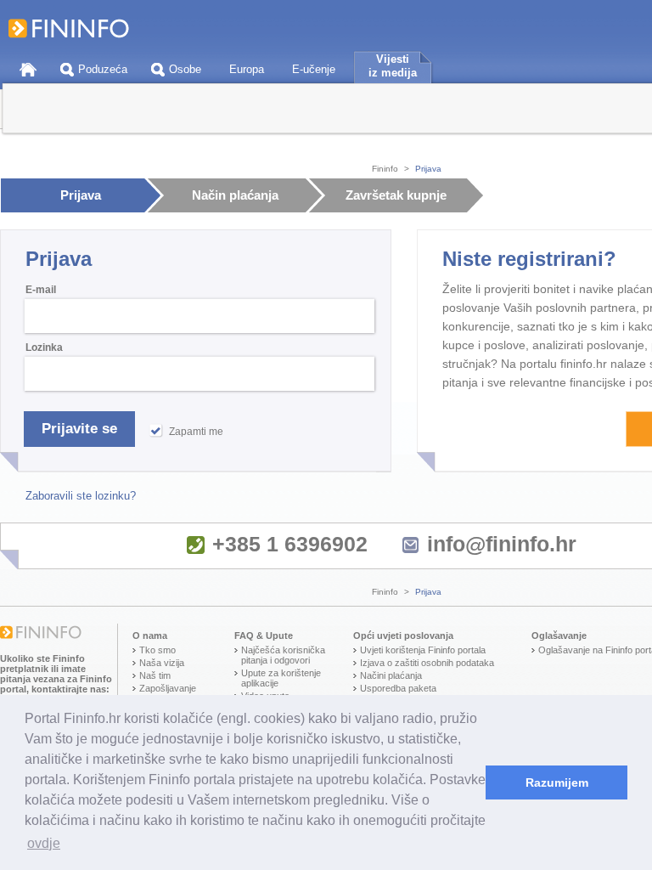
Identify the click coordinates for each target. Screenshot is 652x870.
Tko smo (157, 650)
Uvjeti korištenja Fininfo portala (423, 650)
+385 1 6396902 (290, 544)
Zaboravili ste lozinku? (80, 495)
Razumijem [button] (557, 782)
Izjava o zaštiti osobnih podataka (427, 663)
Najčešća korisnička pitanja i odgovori (283, 655)
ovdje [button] (43, 843)
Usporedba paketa (398, 688)
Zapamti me (196, 432)
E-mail (40, 290)
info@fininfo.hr (501, 544)
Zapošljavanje (167, 688)
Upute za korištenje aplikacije (281, 678)
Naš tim (155, 675)
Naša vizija (161, 663)
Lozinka (44, 347)
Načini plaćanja (391, 675)
